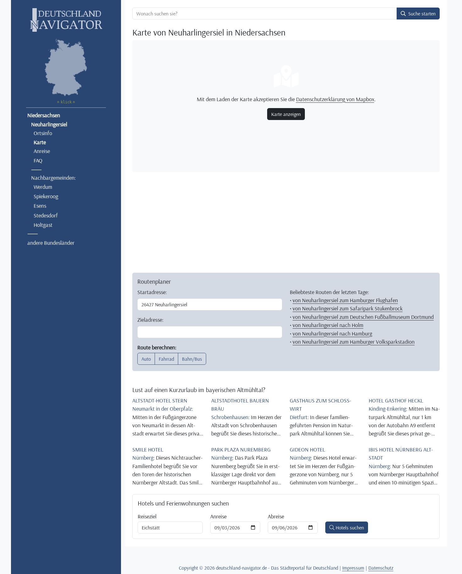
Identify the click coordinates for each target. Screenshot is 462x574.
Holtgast (43, 224)
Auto (146, 359)
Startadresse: (152, 291)
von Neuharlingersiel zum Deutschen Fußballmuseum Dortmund (363, 316)
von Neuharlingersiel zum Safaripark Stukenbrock (348, 308)
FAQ (38, 160)
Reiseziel (147, 516)
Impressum (353, 568)
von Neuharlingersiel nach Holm (328, 324)
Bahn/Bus (192, 359)
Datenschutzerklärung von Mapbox (335, 99)
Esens (40, 205)
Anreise (42, 150)
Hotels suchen (349, 527)
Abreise (276, 516)
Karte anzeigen (286, 114)
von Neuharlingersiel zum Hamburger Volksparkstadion (354, 341)
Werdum (43, 186)
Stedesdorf (46, 215)
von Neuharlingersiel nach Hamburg (332, 333)
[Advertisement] (286, 221)
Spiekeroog (46, 196)
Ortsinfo (43, 132)
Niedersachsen (43, 115)
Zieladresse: (150, 319)
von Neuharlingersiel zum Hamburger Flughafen (345, 300)
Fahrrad (166, 359)
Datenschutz (380, 568)
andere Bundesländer (50, 242)
